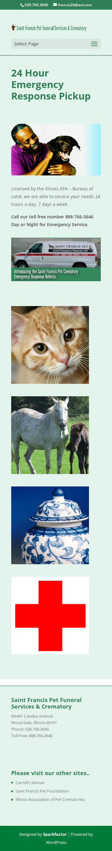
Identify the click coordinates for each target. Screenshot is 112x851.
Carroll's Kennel (30, 782)
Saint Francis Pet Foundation (42, 791)
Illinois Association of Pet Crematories (50, 799)
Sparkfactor (55, 834)
